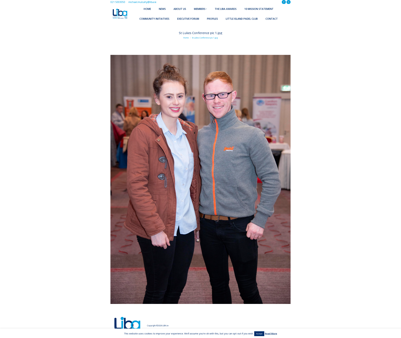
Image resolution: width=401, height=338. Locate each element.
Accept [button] (259, 333)
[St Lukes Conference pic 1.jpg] (200, 179)
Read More (271, 333)
